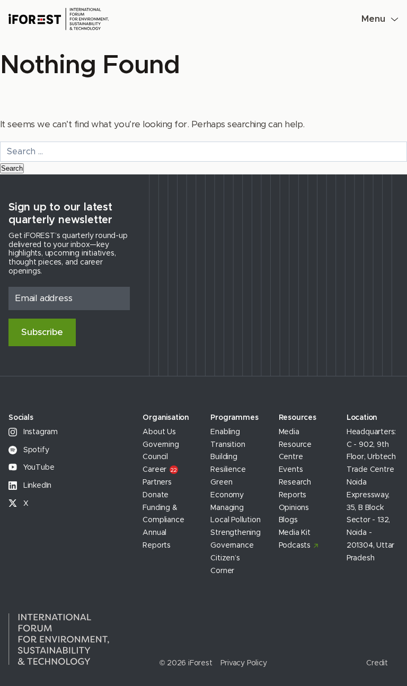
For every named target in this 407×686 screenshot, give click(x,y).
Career (159, 469)
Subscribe (42, 332)
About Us (159, 432)
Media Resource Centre (295, 444)
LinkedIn (36, 485)
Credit (377, 663)
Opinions (294, 508)
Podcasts (295, 545)
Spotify (35, 450)
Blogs (288, 520)
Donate (156, 495)
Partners (157, 482)
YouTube (37, 467)
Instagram (39, 432)
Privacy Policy (243, 663)
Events (291, 469)
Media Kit (295, 533)
